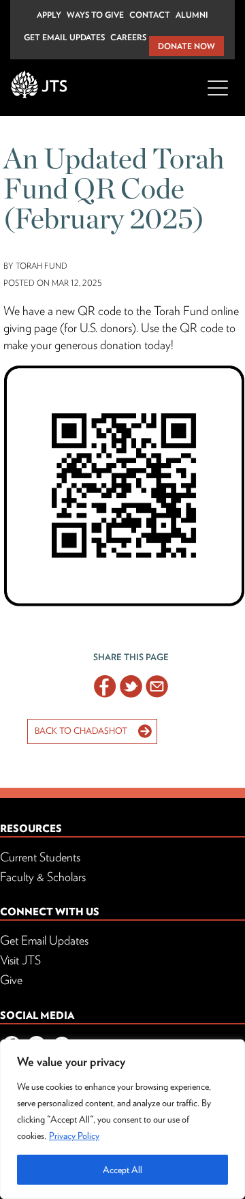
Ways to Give (95, 15)
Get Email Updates (64, 37)
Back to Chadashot (81, 731)
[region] (122, 1119)
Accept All (122, 1169)
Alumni (192, 15)
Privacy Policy (74, 1135)
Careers (128, 37)
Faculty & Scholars (43, 877)
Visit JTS (20, 960)
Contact (149, 15)
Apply (49, 15)
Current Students (40, 857)
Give (11, 980)
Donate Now (186, 46)
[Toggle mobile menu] (218, 95)
